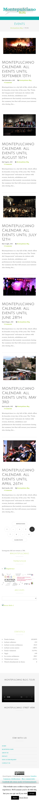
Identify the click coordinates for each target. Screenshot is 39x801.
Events (5, 58)
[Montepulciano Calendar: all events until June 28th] (19, 287)
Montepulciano (8, 749)
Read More (23, 798)
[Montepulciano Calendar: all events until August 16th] (19, 125)
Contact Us (6, 763)
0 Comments (8, 82)
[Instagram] (19, 3)
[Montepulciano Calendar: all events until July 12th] (19, 207)
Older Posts (18, 540)
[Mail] (22, 3)
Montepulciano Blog (25, 80)
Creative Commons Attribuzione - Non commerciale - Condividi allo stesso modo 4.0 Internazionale (19, 779)
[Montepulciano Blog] (19, 11)
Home (4, 746)
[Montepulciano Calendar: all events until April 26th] (19, 451)
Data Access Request (9, 759)
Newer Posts (20, 524)
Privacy (4, 756)
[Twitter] (16, 3)
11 (29, 534)
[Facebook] (14, 3)
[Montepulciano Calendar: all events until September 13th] (19, 46)
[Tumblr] (25, 3)
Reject (15, 798)
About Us (5, 753)
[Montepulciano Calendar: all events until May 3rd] (19, 368)
